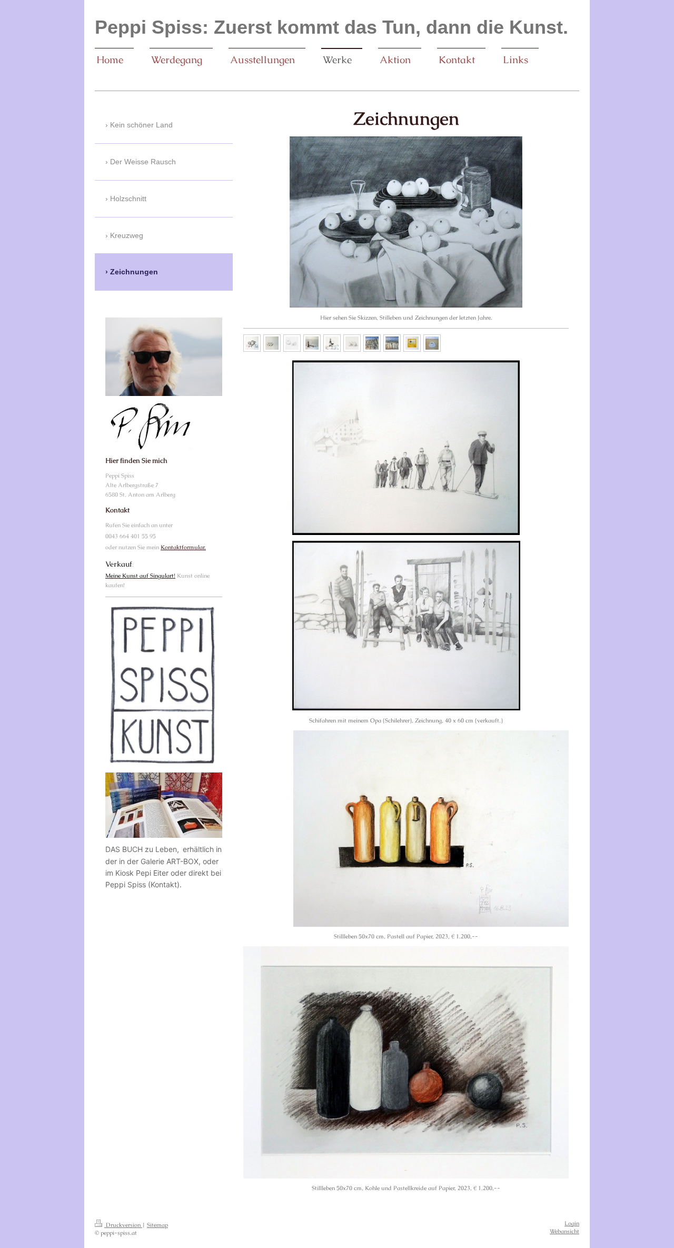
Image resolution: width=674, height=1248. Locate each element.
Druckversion (123, 1225)
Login (571, 1223)
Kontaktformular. (183, 547)
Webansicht (564, 1231)
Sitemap (157, 1225)
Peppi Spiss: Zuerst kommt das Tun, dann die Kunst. (331, 27)
